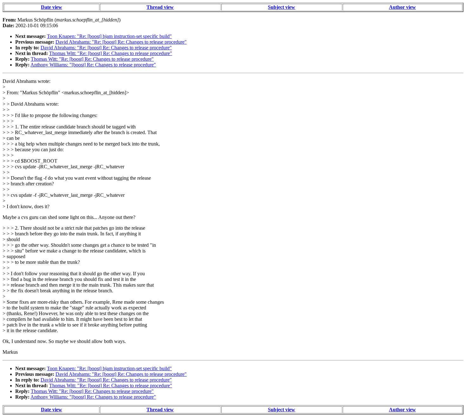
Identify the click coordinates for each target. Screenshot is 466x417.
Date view (51, 7)
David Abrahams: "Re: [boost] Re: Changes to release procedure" (121, 42)
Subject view (281, 7)
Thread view (160, 7)
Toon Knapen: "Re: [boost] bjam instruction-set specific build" (109, 36)
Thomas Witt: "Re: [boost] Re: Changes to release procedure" (110, 53)
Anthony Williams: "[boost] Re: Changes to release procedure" (93, 64)
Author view (402, 7)
